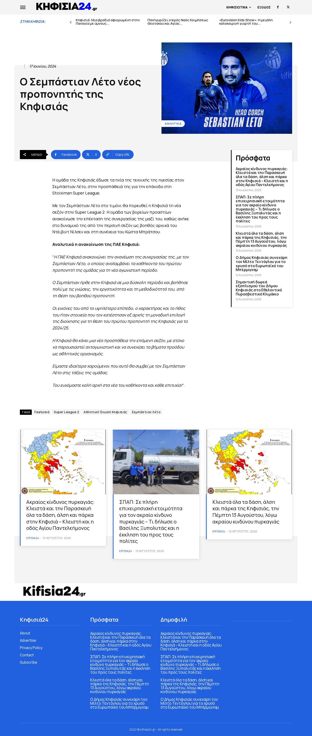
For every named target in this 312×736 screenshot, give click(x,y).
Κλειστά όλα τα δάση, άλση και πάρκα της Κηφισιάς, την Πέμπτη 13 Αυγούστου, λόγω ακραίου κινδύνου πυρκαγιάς (261, 239)
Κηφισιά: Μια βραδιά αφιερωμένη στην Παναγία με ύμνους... (108, 22)
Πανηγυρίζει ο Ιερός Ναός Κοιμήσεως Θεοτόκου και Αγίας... (178, 22)
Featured (41, 412)
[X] (288, 7)
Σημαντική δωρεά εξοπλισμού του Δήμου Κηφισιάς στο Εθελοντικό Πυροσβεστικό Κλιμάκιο (259, 288)
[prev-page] (71, 22)
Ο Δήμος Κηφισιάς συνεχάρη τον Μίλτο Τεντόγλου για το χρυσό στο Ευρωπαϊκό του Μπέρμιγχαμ (261, 263)
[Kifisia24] (67, 6)
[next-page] (290, 22)
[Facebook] (278, 7)
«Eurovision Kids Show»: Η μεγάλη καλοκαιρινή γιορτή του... (246, 22)
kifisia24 (32, 538)
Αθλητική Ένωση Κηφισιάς (105, 412)
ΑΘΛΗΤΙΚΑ (173, 123)
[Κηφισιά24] (54, 591)
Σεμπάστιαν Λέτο (146, 412)
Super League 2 (66, 412)
